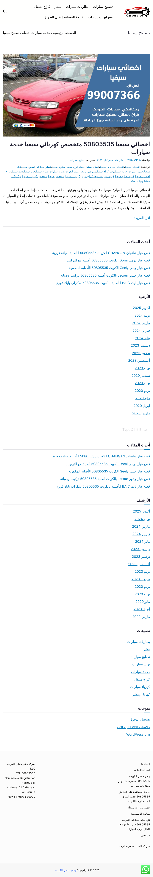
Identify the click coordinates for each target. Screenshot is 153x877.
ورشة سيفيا (136, 181)
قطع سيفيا (17, 171)
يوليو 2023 (142, 368)
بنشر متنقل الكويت (65, 870)
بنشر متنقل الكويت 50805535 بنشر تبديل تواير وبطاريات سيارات (134, 781)
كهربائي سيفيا (72, 176)
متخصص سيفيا (56, 176)
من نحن (145, 835)
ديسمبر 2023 (140, 345)
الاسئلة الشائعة (142, 770)
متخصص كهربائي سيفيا (34, 176)
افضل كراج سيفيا (76, 166)
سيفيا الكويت (72, 171)
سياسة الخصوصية (140, 813)
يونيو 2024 (142, 315)
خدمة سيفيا (121, 171)
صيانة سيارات (56, 171)
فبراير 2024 (141, 330)
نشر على (110, 159)
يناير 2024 (142, 338)
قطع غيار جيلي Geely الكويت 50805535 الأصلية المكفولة (109, 268)
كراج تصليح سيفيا (124, 176)
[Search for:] (76, 429)
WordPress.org (138, 734)
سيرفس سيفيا (88, 171)
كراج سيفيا (87, 176)
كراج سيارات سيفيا (103, 176)
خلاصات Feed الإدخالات (133, 727)
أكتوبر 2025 (141, 308)
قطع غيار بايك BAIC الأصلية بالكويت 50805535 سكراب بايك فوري (103, 283)
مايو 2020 (142, 398)
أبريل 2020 (142, 406)
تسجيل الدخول (140, 719)
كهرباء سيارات (140, 687)
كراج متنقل (42, 7)
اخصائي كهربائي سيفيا (112, 166)
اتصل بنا (145, 763)
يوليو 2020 (142, 383)
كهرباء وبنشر (141, 694)
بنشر (58, 7)
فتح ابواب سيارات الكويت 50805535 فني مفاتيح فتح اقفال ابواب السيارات (134, 824)
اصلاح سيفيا (92, 166)
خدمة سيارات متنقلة (139, 807)
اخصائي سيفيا (132, 166)
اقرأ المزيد (142, 218)
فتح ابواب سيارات (100, 17)
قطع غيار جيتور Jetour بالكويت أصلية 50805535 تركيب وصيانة (105, 275)
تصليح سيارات (103, 7)
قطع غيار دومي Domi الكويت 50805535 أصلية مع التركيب (108, 260)
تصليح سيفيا (28, 166)
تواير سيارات (141, 664)
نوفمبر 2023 (141, 353)
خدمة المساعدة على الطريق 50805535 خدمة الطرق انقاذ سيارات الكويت (134, 796)
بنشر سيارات (126, 846)
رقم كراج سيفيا (105, 171)
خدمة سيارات (135, 171)
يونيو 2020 (142, 391)
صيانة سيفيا (42, 171)
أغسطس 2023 (139, 360)
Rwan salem (133, 159)
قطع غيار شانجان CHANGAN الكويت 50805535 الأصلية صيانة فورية (101, 253)
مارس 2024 (141, 323)
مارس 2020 (141, 413)
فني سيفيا (29, 171)
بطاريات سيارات (77, 7)
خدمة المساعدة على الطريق (63, 17)
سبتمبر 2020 (141, 376)
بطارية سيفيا (58, 166)
